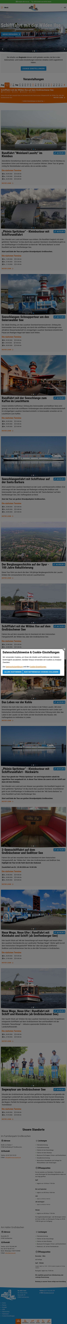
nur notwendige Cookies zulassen (41, 672)
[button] (64, 649)
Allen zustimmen (12, 672)
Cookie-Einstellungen (38, 667)
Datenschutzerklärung (14, 667)
